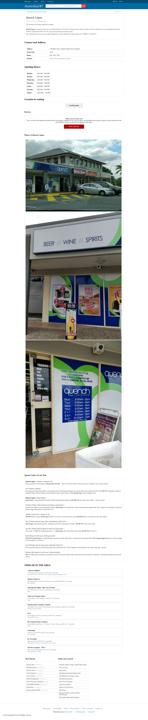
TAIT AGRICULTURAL (36, 684)
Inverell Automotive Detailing (37, 681)
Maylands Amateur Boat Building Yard (69, 673)
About (42, 1)
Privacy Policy (75, 708)
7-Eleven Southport (33, 570)
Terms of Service (87, 708)
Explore (36, 1)
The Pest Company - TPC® (36, 647)
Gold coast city (37, 11)
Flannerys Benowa (33, 579)
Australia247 (33, 6)
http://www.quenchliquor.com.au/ (60, 58)
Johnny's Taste (34, 664)
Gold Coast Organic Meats (36, 596)
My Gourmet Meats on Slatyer (37, 622)
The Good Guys (63, 667)
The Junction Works (64, 684)
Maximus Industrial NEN (37, 690)
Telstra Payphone (34, 673)
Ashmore (44, 11)
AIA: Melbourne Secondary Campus (69, 676)
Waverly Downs (34, 676)
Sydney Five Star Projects (66, 687)
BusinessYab (69, 712)
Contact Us (50, 1)
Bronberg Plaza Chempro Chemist (38, 605)
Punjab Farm (33, 687)
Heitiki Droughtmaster (36, 679)
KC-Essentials (32, 639)
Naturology (31, 630)
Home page (27, 1)
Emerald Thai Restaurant (66, 679)
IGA (28, 613)
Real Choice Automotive (66, 681)
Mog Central (62, 670)
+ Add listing (57, 708)
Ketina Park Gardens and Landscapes (69, 697)
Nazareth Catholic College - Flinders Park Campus (73, 664)
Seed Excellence (34, 670)
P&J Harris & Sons (35, 667)
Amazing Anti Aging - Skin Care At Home (41, 587)
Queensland (30, 11)
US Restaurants (80, 712)
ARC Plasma (62, 690)
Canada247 (91, 712)
